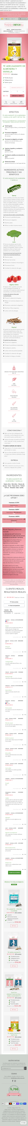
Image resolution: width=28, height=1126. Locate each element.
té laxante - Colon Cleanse (14, 904)
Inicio (8, 24)
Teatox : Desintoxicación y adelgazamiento (14, 988)
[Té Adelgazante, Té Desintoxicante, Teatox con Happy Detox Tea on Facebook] (12, 1075)
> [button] (14, 867)
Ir (25, 1062)
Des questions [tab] (7, 607)
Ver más (14, 879)
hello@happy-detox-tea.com (17, 1072)
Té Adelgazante (14, 947)
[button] (23, 631)
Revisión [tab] (6, 604)
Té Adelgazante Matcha (14, 1028)
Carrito (23, 13)
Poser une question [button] (15, 600)
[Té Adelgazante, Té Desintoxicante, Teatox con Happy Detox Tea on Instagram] (15, 1075)
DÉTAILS (14, 920)
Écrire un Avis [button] (15, 596)
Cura (4, 82)
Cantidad (6, 86)
